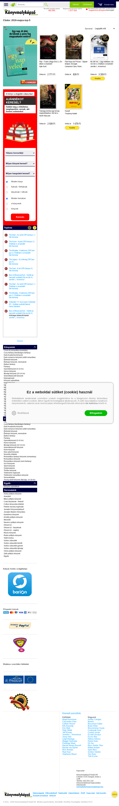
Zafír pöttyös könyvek (12, 554)
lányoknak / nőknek (19, 192)
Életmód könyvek (10, 360)
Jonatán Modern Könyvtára (14, 512)
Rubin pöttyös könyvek (13, 535)
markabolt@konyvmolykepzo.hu (89, 787)
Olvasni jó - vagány (11, 530)
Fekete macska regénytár (14, 507)
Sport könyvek (9, 466)
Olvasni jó (8, 525)
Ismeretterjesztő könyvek (13, 376)
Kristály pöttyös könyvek (13, 517)
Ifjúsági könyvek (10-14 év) (14, 374)
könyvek (14, 209)
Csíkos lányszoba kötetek (14, 504)
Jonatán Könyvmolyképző (14, 509)
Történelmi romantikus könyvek (16, 475)
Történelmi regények (12, 473)
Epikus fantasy (9, 364)
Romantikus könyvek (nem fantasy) (17, 461)
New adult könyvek (11, 452)
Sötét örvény (9, 538)
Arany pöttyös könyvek (12, 494)
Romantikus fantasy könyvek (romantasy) (20, 457)
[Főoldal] (13, 5)
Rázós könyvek (10, 533)
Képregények (9, 378)
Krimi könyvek (9, 450)
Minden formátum (18, 198)
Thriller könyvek (10, 470)
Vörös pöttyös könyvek (12, 551)
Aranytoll (7, 496)
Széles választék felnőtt (13, 543)
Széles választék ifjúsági (13, 548)
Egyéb (6, 556)
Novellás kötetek (10, 454)
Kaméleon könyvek (11, 515)
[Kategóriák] (115, 794)
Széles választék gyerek (13, 546)
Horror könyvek (10, 371)
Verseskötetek (9, 477)
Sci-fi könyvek (9, 464)
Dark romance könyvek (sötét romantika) (20, 357)
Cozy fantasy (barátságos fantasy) (17, 353)
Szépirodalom (9, 468)
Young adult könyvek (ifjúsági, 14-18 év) (19, 480)
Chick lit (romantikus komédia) (16, 350)
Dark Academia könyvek (13, 355)
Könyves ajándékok (11, 380)
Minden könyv (17, 181)
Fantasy (7, 367)
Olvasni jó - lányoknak (12, 528)
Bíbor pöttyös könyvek (12, 499)
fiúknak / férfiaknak (19, 187)
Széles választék (10, 541)
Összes (20, 341)
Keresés (20, 217)
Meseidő (7, 520)
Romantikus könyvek (12, 459)
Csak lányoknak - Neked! (14, 502)
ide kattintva (91, 403)
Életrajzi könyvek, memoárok (15, 362)
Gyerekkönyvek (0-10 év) (14, 369)
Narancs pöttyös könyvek (14, 522)
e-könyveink (16, 203)
